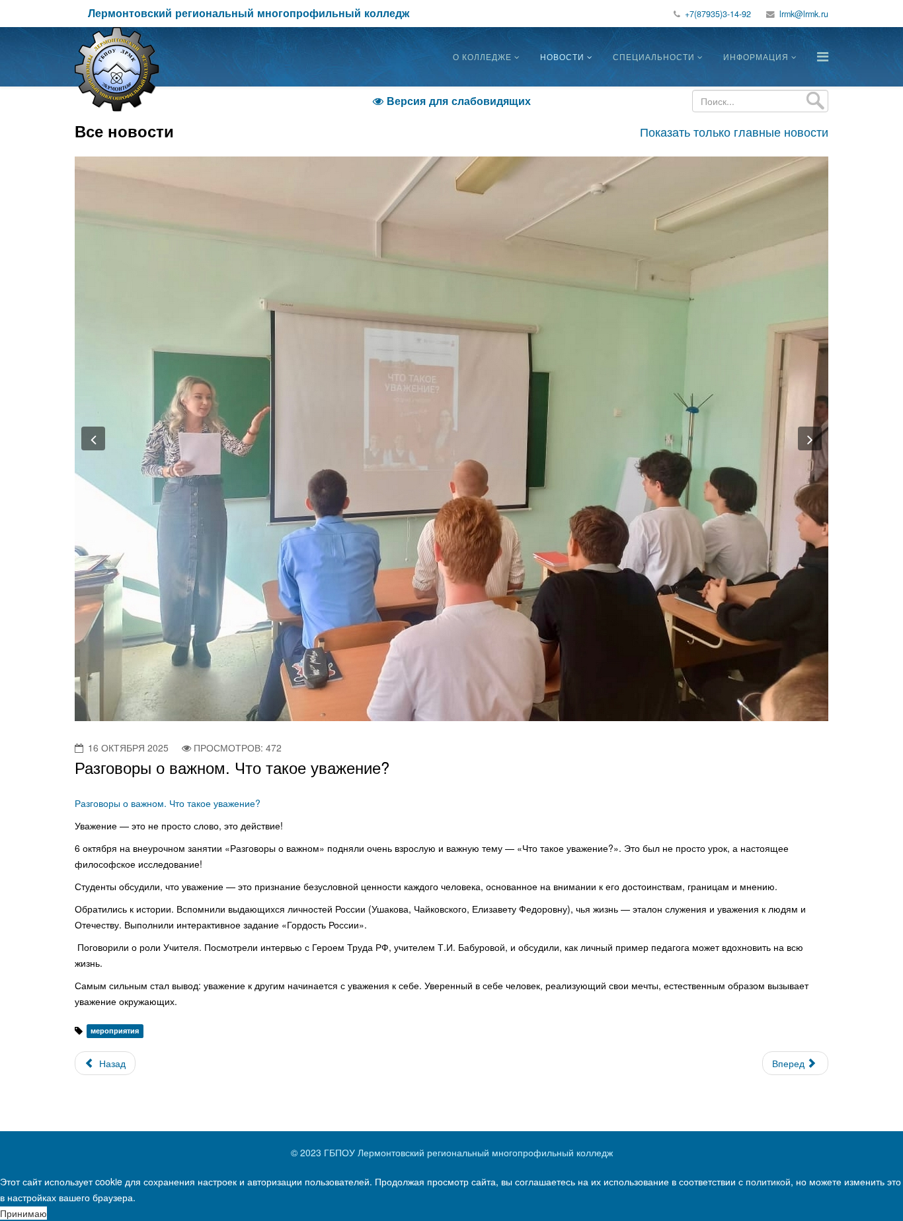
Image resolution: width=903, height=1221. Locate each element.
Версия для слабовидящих (452, 100)
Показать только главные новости (734, 131)
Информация (756, 56)
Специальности (654, 56)
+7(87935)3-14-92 (718, 14)
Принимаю (23, 1213)
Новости (562, 56)
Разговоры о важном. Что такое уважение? (167, 803)
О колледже (482, 56)
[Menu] (822, 56)
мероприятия (115, 1031)
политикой (768, 1181)
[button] (93, 438)
